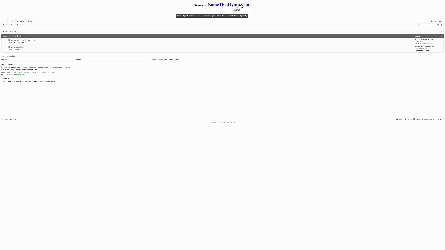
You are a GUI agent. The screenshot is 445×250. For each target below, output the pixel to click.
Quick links (5, 21)
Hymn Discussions (16, 47)
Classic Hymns (221, 16)
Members (33, 21)
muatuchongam (420, 48)
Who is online (7, 64)
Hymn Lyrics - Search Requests (21, 40)
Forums (21, 21)
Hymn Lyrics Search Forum (191, 16)
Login (14, 25)
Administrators (10, 74)
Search (6, 25)
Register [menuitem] (441, 21)
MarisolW (52, 81)
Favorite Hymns (233, 16)
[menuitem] (432, 21)
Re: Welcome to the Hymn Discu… (425, 46)
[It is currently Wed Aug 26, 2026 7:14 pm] (441, 31)
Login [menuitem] (436, 21)
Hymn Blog (243, 16)
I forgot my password (157, 59)
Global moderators (20, 74)
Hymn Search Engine (208, 16)
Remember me (168, 59)
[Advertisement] (222, 100)
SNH (417, 41)
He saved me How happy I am (424, 39)
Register (21, 25)
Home (179, 16)
